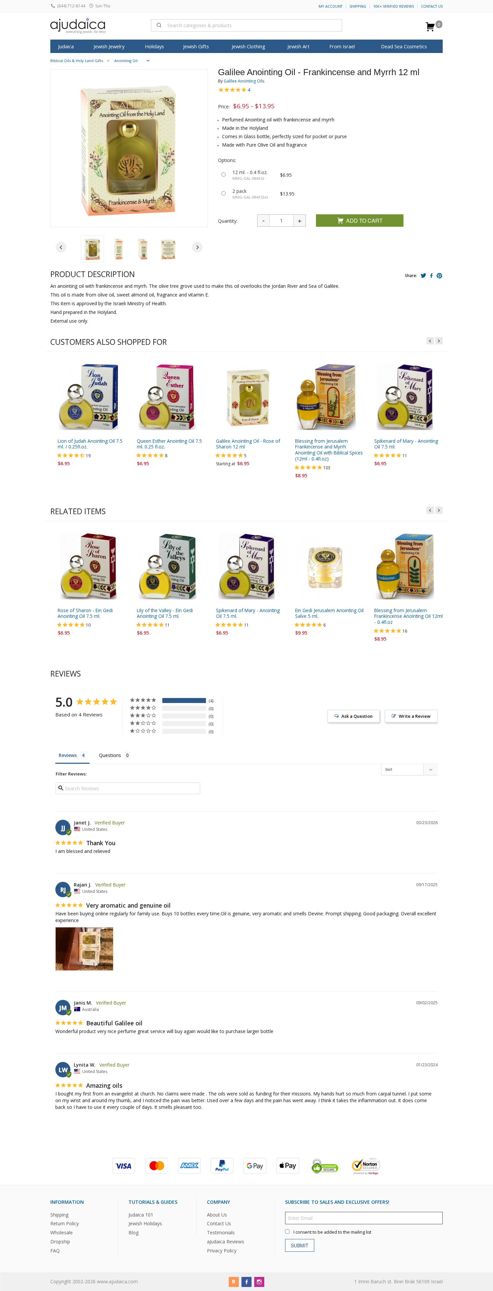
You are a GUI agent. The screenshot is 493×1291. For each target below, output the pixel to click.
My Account (330, 6)
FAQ (55, 1250)
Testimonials (221, 1232)
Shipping (357, 6)
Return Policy (64, 1223)
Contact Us (432, 6)
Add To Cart (364, 220)
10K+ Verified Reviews (393, 6)
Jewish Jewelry (109, 46)
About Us (217, 1214)
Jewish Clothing (248, 46)
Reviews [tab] (68, 755)
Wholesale (61, 1232)
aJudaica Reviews (225, 1241)
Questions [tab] (110, 755)
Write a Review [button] (415, 716)
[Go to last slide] (61, 247)
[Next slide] (197, 247)
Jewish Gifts (196, 46)
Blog (133, 1232)
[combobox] (246, 25)
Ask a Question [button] (357, 716)
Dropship (60, 1241)
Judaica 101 (140, 1214)
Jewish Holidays (145, 1223)
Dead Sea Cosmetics (404, 46)
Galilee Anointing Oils (244, 81)
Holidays (154, 46)
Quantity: (227, 221)
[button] (92, 248)
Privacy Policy (221, 1250)
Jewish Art (298, 46)
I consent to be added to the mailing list (332, 1232)
